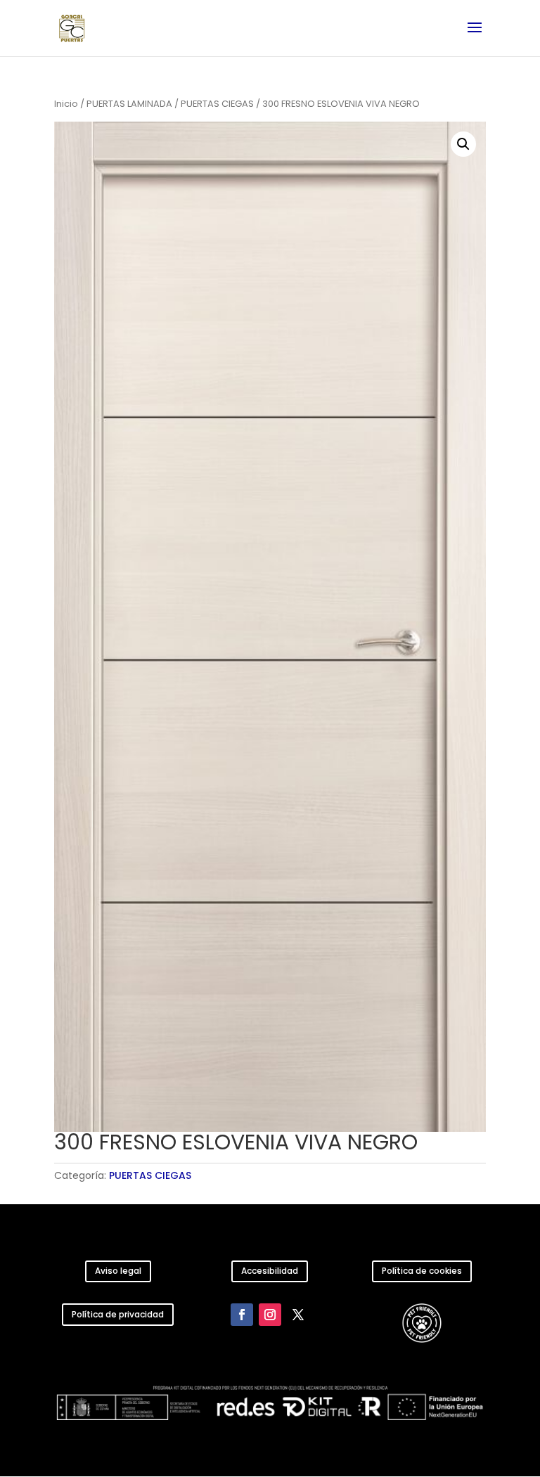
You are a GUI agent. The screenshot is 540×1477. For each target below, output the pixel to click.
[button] (463, 144)
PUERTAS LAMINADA (129, 103)
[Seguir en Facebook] (242, 1314)
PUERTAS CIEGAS (217, 103)
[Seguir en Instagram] (270, 1314)
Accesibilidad (269, 1271)
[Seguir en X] (298, 1314)
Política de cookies (422, 1271)
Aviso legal (118, 1271)
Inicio (66, 103)
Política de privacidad (118, 1314)
